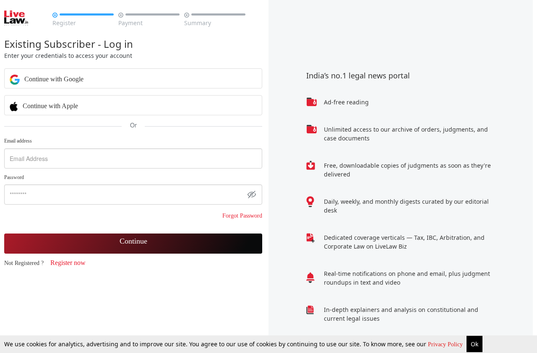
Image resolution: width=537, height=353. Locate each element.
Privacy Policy (446, 344)
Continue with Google (53, 79)
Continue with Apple (49, 105)
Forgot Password (242, 216)
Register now (68, 262)
